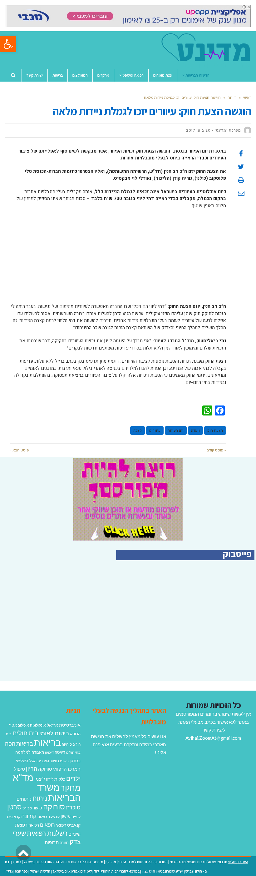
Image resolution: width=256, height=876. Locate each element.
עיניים (76, 817)
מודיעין (111, 861)
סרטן (14, 807)
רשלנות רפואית (47, 833)
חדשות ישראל (40, 871)
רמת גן (16, 861)
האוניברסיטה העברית (53, 761)
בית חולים (25, 733)
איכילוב (23, 725)
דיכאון (49, 752)
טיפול (19, 769)
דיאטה (60, 752)
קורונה (29, 816)
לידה (49, 779)
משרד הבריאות (59, 792)
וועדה (195, 430)
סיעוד (37, 807)
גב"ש (189, 871)
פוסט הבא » (19, 450)
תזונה (64, 842)
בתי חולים (73, 752)
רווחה (232, 97)
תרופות (52, 842)
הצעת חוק (215, 430)
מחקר (71, 788)
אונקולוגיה (38, 725)
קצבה (137, 430)
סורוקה (54, 806)
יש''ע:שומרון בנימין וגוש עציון (162, 871)
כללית (59, 779)
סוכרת (73, 807)
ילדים (73, 778)
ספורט (27, 808)
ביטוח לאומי (54, 733)
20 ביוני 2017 (198, 130)
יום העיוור (176, 430)
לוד (96, 871)
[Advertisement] (118, 259)
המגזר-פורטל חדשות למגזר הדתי (143, 861)
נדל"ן (9, 871)
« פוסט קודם (216, 450)
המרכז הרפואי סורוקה (59, 769)
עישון (66, 816)
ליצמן (39, 779)
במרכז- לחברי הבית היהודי (120, 871)
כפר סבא (21, 871)
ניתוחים (24, 799)
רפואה (33, 825)
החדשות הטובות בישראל (41, 861)
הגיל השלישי (26, 760)
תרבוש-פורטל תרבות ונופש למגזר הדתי (198, 861)
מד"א (23, 777)
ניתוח (39, 798)
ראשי (247, 97)
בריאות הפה (19, 743)
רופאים (47, 825)
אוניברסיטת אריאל (64, 724)
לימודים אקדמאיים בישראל (72, 871)
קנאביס (13, 816)
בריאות (47, 742)
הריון (31, 768)
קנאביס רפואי (68, 825)
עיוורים (154, 430)
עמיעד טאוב (48, 816)
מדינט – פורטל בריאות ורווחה (82, 861)
